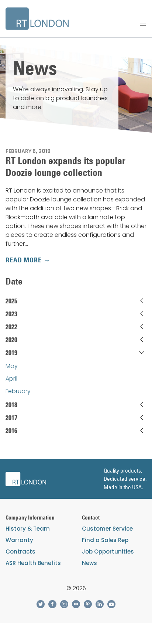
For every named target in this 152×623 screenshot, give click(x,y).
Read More (24, 260)
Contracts (20, 551)
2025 (11, 301)
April (11, 378)
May (12, 366)
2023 (11, 314)
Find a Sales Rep (105, 540)
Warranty (19, 540)
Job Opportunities (108, 551)
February (18, 391)
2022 (11, 327)
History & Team (28, 528)
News (89, 563)
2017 (11, 417)
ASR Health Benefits (33, 563)
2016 (11, 430)
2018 (11, 405)
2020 (11, 340)
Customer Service (107, 528)
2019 (11, 352)
